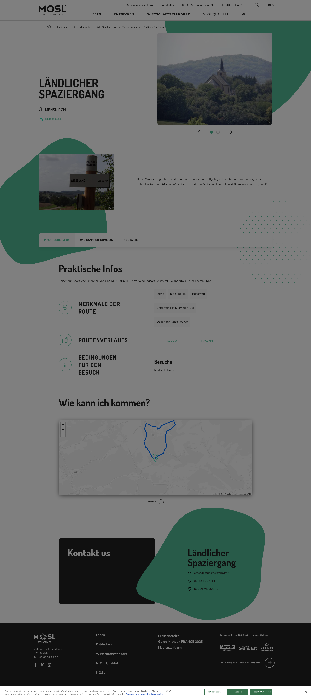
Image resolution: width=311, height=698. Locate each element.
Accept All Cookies (261, 691)
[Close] (305, 691)
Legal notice (157, 694)
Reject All (237, 691)
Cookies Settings (214, 691)
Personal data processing (138, 694)
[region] (155, 692)
